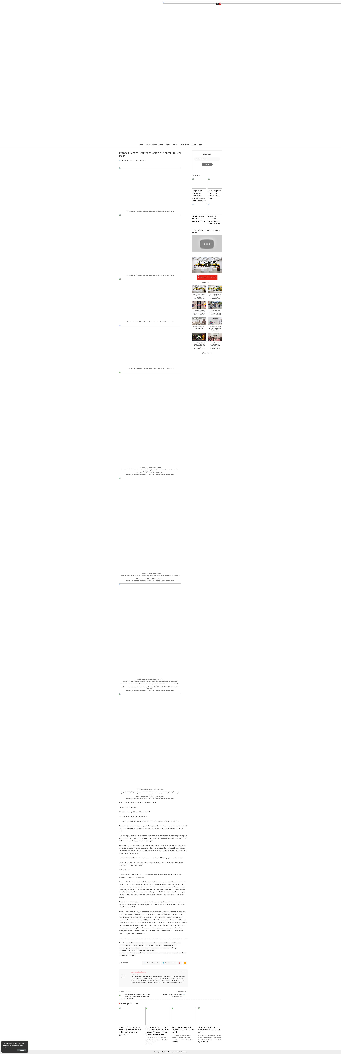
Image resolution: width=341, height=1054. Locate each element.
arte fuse (150, 945)
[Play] (207, 265)
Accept (22, 1050)
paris (132, 955)
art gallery (176, 942)
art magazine (139, 945)
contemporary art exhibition (130, 948)
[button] (209, 283)
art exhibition (164, 942)
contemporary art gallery (150, 948)
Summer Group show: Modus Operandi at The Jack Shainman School (183, 1030)
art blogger (141, 942)
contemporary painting (169, 948)
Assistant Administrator (129, 160)
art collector (152, 942)
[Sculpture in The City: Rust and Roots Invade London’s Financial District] (210, 1016)
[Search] (214, 4)
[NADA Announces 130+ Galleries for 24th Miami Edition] (199, 209)
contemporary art (170, 945)
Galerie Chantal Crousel (129, 950)
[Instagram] (217, 4)
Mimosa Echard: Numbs (147, 950)
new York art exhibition (162, 953)
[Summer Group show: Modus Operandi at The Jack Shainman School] (184, 1016)
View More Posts (180, 972)
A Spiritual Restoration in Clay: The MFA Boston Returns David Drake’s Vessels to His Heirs (130, 1030)
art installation (126, 945)
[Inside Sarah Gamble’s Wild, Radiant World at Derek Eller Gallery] (215, 209)
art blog (130, 942)
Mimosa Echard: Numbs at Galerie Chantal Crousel (136, 953)
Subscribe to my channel (208, 277)
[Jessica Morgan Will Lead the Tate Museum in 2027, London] (215, 183)
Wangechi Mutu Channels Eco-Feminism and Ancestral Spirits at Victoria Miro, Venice (199, 195)
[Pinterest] (179, 963)
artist (158, 945)
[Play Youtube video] (207, 243)
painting (124, 955)
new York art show (179, 953)
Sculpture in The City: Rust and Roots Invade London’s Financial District (209, 1030)
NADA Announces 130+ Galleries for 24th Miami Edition (198, 218)
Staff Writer (125, 1035)
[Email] (185, 963)
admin (150, 1044)
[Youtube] (220, 4)
